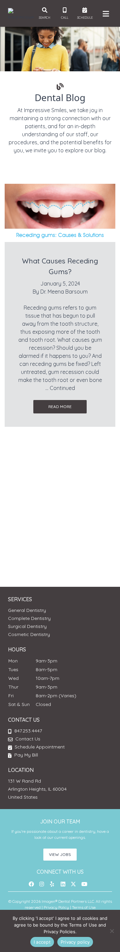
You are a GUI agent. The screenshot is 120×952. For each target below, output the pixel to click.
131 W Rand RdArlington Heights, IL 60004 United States (37, 789)
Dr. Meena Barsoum (64, 291)
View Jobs (60, 854)
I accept (42, 942)
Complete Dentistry (29, 618)
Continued (62, 388)
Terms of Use (84, 907)
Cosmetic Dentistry (29, 634)
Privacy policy (75, 942)
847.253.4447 (28, 731)
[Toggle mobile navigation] (105, 13)
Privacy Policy (56, 907)
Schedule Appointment (39, 747)
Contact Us (27, 739)
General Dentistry (27, 610)
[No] (111, 931)
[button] (33, 884)
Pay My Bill (25, 755)
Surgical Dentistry (27, 626)
